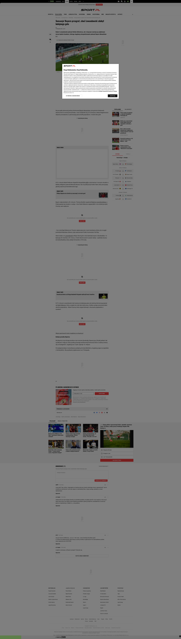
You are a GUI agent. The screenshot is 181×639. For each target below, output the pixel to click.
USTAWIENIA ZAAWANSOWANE (73, 95)
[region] (90, 81)
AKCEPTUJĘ (112, 95)
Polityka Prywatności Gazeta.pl (106, 91)
